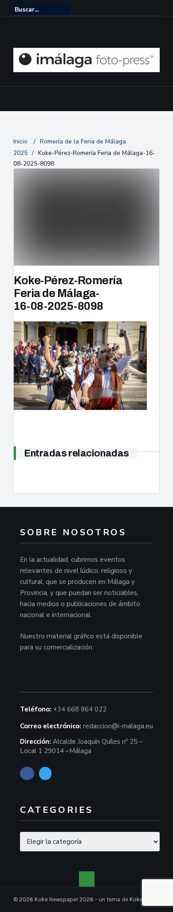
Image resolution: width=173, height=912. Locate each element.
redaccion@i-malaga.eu (118, 726)
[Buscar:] (41, 9)
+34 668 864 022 (79, 709)
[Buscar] (154, 9)
